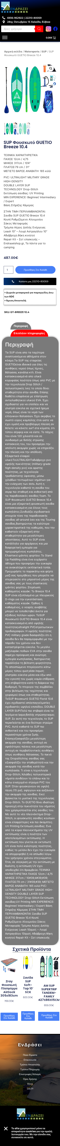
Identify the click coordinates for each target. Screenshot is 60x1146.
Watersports (31, 51)
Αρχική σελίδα (13, 51)
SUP (44, 51)
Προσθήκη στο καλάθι (35, 269)
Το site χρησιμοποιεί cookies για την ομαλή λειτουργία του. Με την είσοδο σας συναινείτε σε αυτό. (31, 1133)
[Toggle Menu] (5, 37)
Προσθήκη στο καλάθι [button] (9, 1017)
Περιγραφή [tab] (21, 326)
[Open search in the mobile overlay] (22, 29)
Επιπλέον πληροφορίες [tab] (29, 333)
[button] (51, 68)
